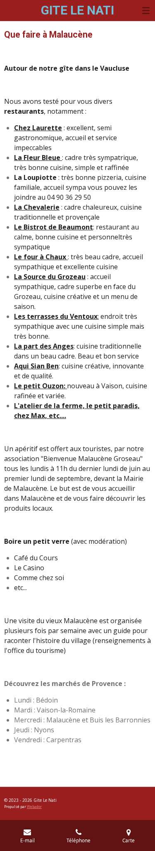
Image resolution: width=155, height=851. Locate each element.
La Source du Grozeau (50, 276)
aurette (47, 127)
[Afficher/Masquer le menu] (146, 10)
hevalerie (42, 207)
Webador (34, 806)
